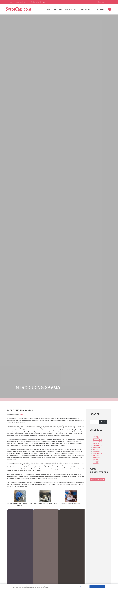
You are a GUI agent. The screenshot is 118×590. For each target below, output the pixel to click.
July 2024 (95, 459)
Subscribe (17, 2)
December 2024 (97, 453)
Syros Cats (57, 9)
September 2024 (97, 455)
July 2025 (95, 449)
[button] (109, 9)
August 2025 (96, 447)
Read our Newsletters (97, 479)
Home (48, 9)
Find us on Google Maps (38, 2)
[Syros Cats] (18, 9)
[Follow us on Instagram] (109, 2)
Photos (95, 9)
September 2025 (97, 445)
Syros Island (84, 9)
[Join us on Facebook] (106, 2)
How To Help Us (70, 9)
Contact (103, 9)
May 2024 (95, 463)
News (21, 414)
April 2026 (96, 438)
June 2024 (96, 461)
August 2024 (96, 457)
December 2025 (97, 440)
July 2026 (95, 436)
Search (103, 422)
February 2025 (97, 451)
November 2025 (97, 442)
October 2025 (97, 444)
